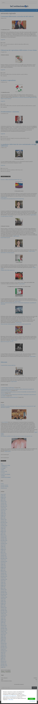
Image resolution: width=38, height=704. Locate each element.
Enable (31, 698)
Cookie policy (10, 699)
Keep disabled (32, 701)
